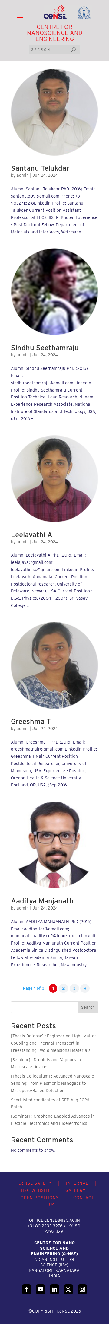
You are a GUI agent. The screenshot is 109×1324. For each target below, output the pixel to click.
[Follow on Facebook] (26, 1289)
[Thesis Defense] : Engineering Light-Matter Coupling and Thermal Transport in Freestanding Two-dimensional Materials (53, 1043)
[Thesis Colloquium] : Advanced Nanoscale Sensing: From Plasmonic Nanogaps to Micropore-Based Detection (52, 1083)
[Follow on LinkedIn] (54, 1289)
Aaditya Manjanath (42, 901)
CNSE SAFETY (34, 1183)
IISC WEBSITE (36, 1190)
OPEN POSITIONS (40, 1197)
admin (23, 175)
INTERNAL (77, 1183)
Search (88, 1007)
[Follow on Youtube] (40, 1289)
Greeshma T (31, 721)
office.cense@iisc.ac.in (54, 1220)
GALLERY (75, 1190)
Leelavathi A (31, 534)
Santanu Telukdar (40, 168)
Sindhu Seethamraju (45, 347)
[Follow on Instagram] (82, 1289)
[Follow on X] (68, 1289)
